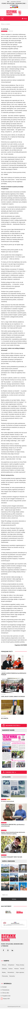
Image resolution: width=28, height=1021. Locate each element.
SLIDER (9, 799)
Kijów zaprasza (20, 972)
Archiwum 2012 (4, 31)
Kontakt (4, 987)
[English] (15, 7)
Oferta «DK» (5, 993)
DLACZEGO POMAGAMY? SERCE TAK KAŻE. (11, 857)
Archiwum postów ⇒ (13, 725)
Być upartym (4, 718)
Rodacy (4, 972)
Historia (16, 968)
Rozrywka (12, 976)
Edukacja (4, 968)
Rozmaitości (11, 972)
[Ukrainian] (13, 7)
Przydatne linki (6, 996)
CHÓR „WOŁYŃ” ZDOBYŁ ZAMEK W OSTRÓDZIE (13, 696)
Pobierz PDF (6, 998)
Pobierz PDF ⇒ (11, 772)
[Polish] (11, 7)
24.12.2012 (3, 694)
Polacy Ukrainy (20, 965)
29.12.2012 (3, 671)
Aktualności (3, 799)
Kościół (22, 968)
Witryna (4, 965)
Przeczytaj (5, 976)
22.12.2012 (3, 716)
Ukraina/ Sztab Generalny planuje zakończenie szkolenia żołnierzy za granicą (13, 833)
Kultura (10, 968)
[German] (17, 7)
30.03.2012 (10, 31)
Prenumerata (5, 990)
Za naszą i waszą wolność (7, 801)
